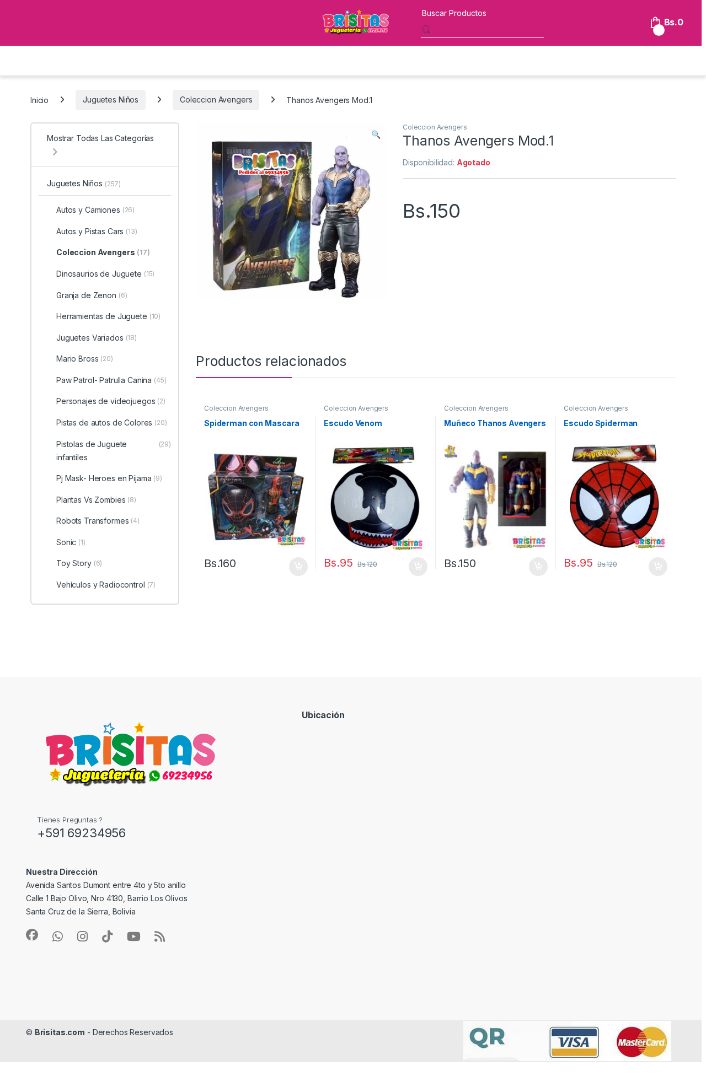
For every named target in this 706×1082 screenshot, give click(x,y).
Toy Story (79, 563)
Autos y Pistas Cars (96, 231)
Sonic (70, 542)
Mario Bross (84, 358)
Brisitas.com (60, 1032)
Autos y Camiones (95, 209)
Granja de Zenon (91, 295)
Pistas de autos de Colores (111, 422)
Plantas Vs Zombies (96, 499)
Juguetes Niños (110, 99)
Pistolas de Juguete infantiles (113, 450)
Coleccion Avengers (216, 99)
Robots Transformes (98, 520)
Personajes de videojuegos (110, 401)
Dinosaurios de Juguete (105, 273)
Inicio (39, 99)
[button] (376, 134)
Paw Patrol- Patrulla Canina (111, 380)
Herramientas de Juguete (108, 316)
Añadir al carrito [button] (296, 566)
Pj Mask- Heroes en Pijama (109, 478)
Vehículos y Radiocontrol (106, 584)
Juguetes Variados (96, 337)
